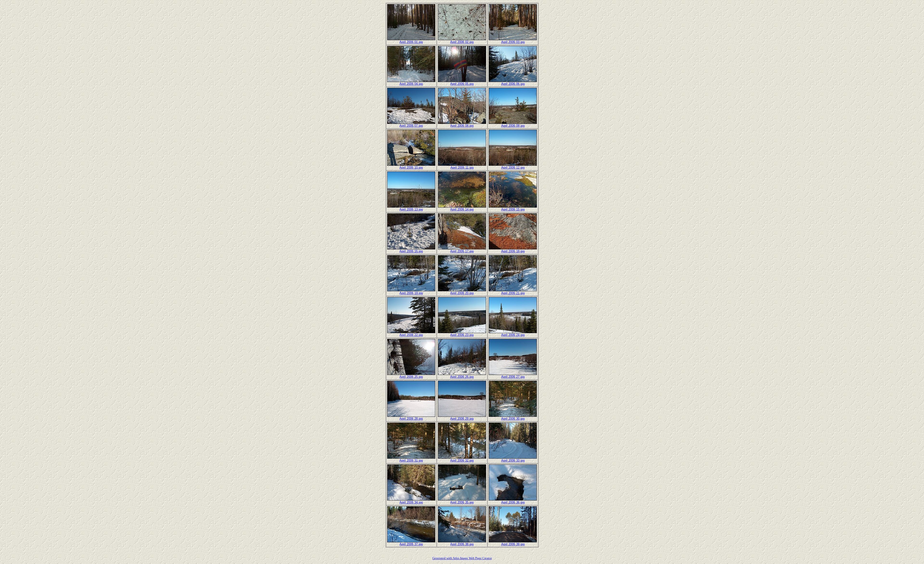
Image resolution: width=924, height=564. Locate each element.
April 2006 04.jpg (411, 84)
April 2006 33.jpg (513, 460)
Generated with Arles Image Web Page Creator (462, 558)
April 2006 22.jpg (411, 335)
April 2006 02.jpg (462, 42)
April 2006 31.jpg (411, 460)
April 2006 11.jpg (462, 167)
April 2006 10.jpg (411, 167)
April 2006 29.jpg (462, 418)
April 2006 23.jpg (462, 335)
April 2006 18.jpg (513, 251)
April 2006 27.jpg (513, 377)
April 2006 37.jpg (411, 544)
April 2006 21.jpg (513, 293)
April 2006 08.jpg (462, 125)
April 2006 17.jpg (462, 251)
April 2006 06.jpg (513, 84)
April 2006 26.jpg (462, 377)
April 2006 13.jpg (411, 209)
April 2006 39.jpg (513, 544)
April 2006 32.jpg (462, 460)
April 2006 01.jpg (411, 42)
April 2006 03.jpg (513, 42)
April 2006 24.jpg (513, 335)
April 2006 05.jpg (462, 84)
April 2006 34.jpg (411, 502)
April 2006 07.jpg (411, 125)
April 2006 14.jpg (462, 209)
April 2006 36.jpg (513, 502)
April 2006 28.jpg (411, 418)
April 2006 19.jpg (411, 293)
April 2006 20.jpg (462, 293)
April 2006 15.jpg (513, 209)
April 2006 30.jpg (513, 418)
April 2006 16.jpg (411, 251)
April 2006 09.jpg (513, 125)
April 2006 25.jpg (411, 377)
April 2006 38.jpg (462, 544)
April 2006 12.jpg (513, 167)
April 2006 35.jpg (462, 502)
